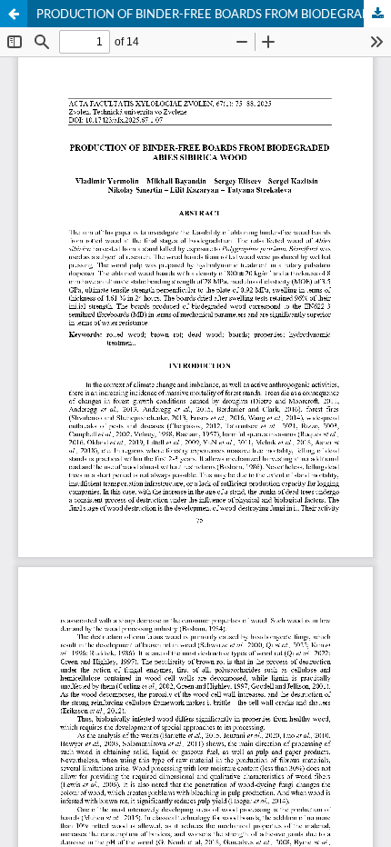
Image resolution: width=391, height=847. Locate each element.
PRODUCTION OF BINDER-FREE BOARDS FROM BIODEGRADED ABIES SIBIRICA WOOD (213, 13)
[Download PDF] (377, 13)
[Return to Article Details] (13, 13)
